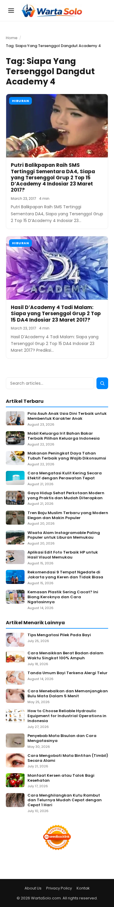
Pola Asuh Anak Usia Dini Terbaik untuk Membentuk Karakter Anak (67, 416)
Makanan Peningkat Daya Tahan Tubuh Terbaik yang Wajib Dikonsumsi (66, 456)
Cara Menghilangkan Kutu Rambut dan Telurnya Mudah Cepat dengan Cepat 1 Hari (64, 800)
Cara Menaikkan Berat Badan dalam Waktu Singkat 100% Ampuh (65, 656)
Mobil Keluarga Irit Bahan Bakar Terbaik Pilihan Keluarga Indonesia (63, 436)
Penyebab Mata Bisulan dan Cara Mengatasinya (61, 738)
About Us (33, 888)
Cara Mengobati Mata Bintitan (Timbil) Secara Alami (67, 758)
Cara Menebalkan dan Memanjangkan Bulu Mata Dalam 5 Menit (67, 694)
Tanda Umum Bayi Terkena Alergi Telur (67, 673)
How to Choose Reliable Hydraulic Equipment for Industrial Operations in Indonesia (66, 716)
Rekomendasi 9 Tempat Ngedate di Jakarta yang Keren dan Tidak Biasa (65, 575)
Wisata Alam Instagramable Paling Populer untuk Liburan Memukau (63, 535)
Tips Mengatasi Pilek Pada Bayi (59, 635)
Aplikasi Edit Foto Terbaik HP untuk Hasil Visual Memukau (62, 555)
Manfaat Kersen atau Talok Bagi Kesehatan (60, 778)
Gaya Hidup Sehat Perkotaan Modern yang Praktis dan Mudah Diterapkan (65, 496)
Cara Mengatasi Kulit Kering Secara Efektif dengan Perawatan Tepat (64, 476)
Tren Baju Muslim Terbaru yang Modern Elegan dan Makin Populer (67, 516)
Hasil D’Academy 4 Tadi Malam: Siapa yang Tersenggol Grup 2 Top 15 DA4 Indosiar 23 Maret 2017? (56, 313)
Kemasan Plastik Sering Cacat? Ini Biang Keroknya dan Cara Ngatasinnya (62, 597)
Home (12, 38)
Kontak (83, 888)
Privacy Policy (59, 888)
